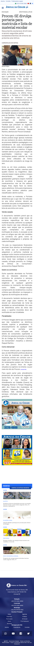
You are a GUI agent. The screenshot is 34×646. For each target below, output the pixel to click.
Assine (3, 1)
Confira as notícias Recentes (20, 487)
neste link (23, 369)
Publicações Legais (17, 1)
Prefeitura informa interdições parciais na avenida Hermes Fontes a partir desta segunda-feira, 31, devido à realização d (17, 505)
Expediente (17, 627)
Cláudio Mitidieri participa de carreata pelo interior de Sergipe (17, 523)
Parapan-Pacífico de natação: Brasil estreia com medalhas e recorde (16, 541)
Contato (8, 1)
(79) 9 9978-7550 (22, 3)
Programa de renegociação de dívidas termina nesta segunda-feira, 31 (16, 559)
